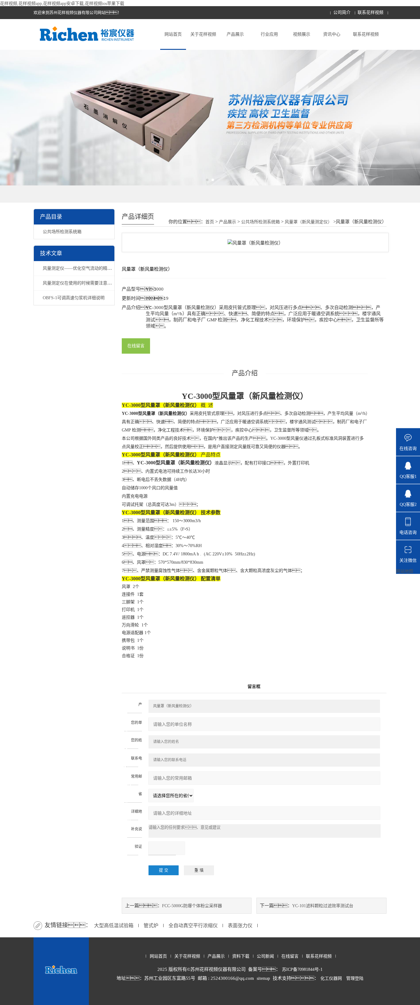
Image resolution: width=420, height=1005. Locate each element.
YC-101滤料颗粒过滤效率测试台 (322, 906)
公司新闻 (265, 956)
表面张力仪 (240, 925)
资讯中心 (331, 34)
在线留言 (136, 346)
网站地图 (404, 571)
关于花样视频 (203, 34)
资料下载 (240, 956)
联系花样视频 (370, 12)
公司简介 (342, 12)
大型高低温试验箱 (113, 925)
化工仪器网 (331, 978)
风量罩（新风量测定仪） (308, 222)
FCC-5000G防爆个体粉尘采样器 (192, 906)
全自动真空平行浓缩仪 (193, 925)
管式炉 (151, 925)
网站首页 (173, 34)
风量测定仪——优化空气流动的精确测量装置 (86, 268)
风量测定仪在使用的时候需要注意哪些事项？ (94, 283)
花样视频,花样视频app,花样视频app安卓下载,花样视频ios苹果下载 (62, 3)
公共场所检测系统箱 (62, 231)
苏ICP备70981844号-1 (302, 969)
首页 (209, 222)
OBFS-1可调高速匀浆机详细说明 (74, 298)
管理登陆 (354, 978)
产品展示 (235, 34)
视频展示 (301, 34)
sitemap (263, 978)
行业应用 (269, 34)
